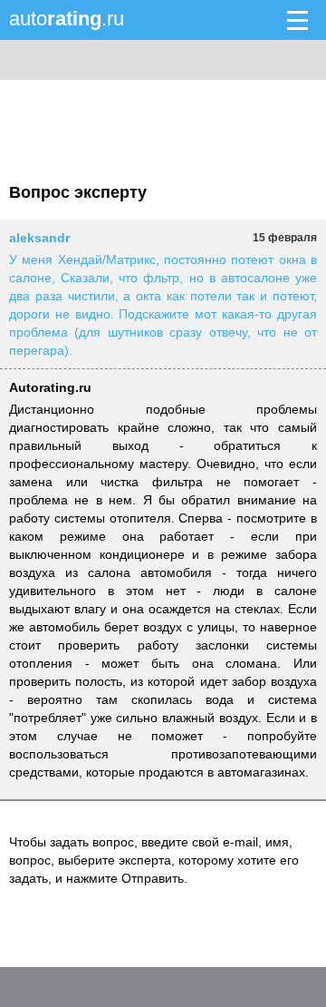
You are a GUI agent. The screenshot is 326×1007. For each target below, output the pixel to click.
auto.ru (66, 18)
